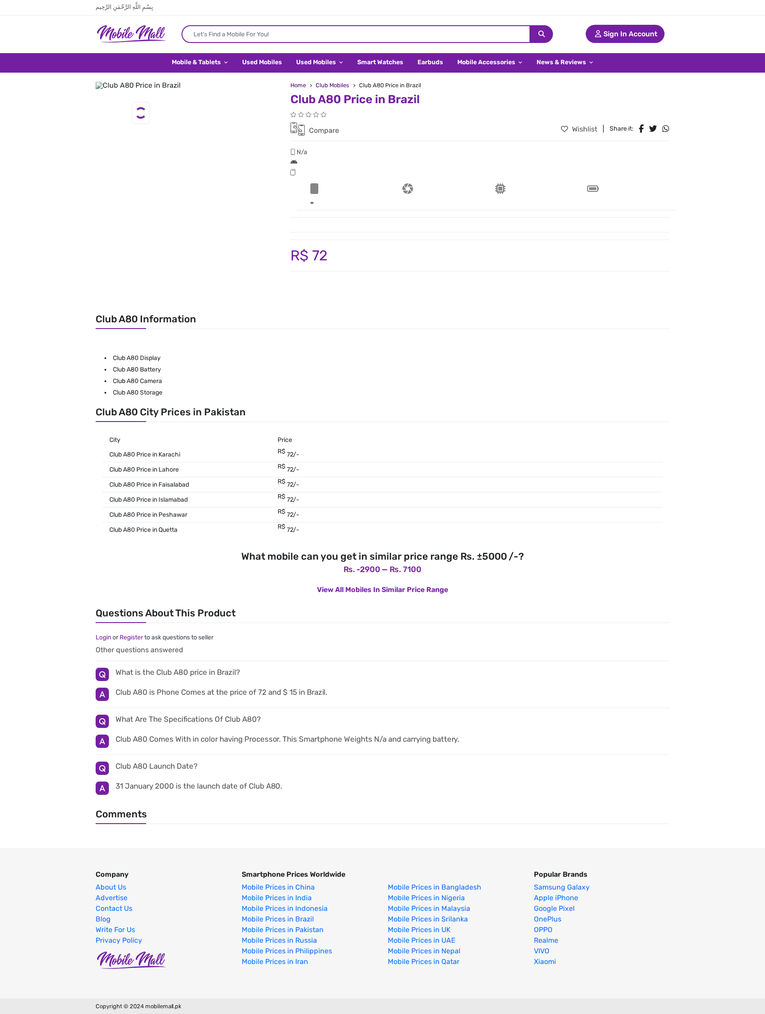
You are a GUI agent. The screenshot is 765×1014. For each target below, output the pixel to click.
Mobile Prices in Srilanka (428, 919)
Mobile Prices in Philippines (287, 951)
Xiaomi (545, 961)
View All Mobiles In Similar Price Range (382, 589)
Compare (323, 130)
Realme (546, 940)
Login (103, 637)
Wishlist (583, 129)
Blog (103, 919)
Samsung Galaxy (562, 887)
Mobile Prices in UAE (422, 940)
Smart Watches (380, 62)
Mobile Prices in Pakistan (283, 929)
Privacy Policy (119, 940)
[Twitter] (653, 128)
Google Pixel (554, 908)
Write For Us (115, 929)
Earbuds (430, 62)
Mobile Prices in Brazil (278, 919)
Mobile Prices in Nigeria (426, 898)
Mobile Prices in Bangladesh (434, 887)
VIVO (541, 951)
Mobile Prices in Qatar (424, 961)
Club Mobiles (332, 85)
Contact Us (114, 908)
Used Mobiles (262, 62)
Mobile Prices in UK (419, 929)
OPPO (543, 929)
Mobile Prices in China (278, 887)
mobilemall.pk (163, 1006)
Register (131, 637)
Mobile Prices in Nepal (424, 951)
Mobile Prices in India (277, 898)
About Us (111, 887)
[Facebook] (641, 128)
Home (298, 85)
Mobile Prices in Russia (279, 940)
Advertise (112, 898)
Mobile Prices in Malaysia (429, 908)
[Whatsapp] (665, 128)
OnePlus (547, 919)
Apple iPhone (556, 898)
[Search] (541, 34)
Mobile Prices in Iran (275, 961)
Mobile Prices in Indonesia (285, 908)
